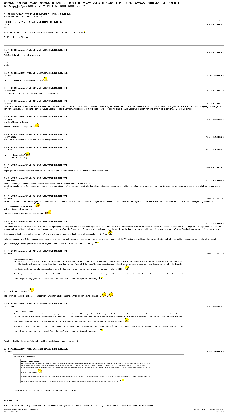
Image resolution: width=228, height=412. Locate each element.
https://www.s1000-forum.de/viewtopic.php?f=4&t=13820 (24, 17)
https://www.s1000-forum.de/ (14, 8)
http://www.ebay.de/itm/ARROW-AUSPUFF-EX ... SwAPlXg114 (31, 93)
